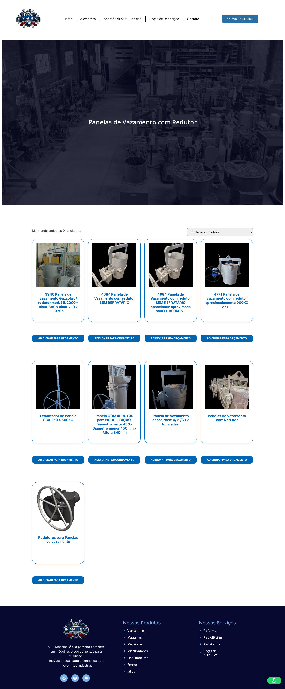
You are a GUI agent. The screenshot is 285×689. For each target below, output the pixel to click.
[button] (274, 680)
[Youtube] (86, 678)
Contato (193, 19)
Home (67, 19)
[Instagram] (75, 678)
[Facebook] (64, 678)
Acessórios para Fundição (123, 19)
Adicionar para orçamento (58, 338)
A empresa (88, 19)
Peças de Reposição (164, 19)
